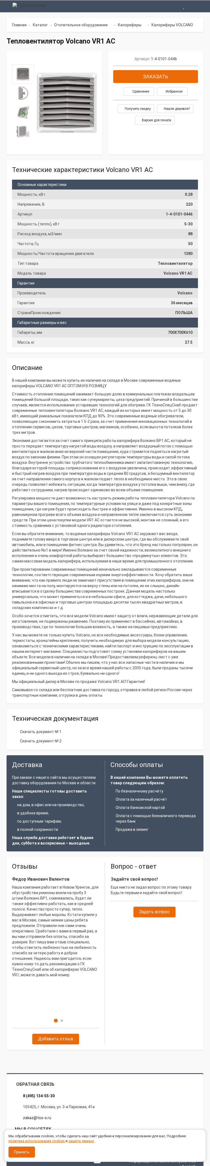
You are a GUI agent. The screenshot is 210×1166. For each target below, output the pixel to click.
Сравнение (140, 91)
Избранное (173, 91)
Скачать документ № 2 (41, 741)
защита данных (81, 1141)
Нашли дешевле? (176, 109)
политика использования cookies (36, 1141)
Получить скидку (137, 109)
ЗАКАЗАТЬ (155, 76)
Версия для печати (156, 120)
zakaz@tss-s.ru (37, 1118)
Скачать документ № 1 (41, 732)
